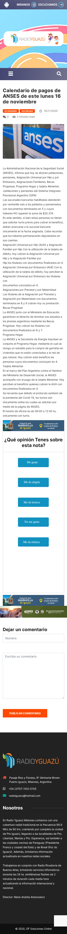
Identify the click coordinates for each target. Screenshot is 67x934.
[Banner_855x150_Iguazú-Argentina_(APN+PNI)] (33, 611)
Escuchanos (47, 4)
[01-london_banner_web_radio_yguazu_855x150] (33, 425)
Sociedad (27, 111)
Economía (11, 111)
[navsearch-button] (59, 74)
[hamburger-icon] (11, 74)
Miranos (23, 4)
